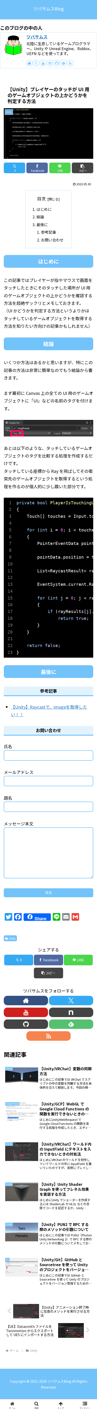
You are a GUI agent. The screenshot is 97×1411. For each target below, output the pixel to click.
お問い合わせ (52, 240)
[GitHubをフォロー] (57, 63)
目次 (41, 198)
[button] (82, 168)
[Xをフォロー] (36, 63)
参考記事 (48, 232)
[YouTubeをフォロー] (43, 63)
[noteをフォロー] (50, 63)
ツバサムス (37, 37)
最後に (42, 224)
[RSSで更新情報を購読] (70, 63)
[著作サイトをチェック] (29, 63)
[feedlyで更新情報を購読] (63, 63)
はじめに (44, 209)
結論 (40, 217)
